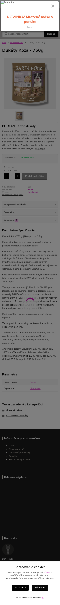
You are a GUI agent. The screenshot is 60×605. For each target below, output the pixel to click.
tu (43, 597)
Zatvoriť (30, 27)
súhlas (47, 572)
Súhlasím (40, 587)
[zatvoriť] (53, 6)
